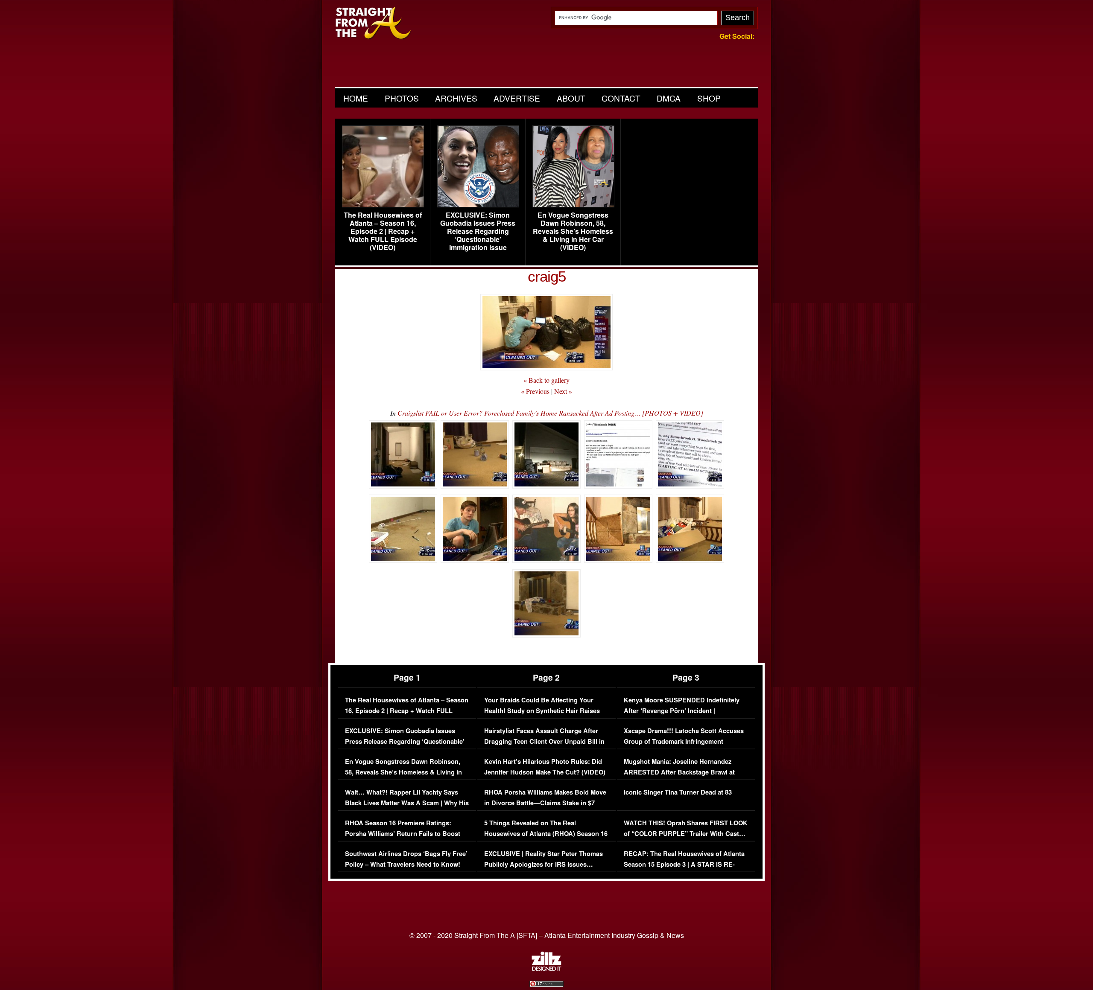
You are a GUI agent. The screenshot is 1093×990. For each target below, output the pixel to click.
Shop (709, 98)
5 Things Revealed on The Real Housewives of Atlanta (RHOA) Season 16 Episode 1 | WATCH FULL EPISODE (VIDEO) (546, 839)
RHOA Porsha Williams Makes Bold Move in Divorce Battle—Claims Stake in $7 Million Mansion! (545, 803)
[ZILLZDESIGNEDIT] (546, 969)
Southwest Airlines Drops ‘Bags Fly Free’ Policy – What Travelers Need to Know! (406, 859)
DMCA (669, 98)
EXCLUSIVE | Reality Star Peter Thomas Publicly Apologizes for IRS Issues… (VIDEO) (543, 864)
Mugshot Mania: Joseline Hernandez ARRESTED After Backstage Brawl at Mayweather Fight (679, 772)
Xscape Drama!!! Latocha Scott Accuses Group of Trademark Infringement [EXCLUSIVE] (684, 741)
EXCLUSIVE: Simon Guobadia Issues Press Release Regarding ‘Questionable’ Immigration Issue (477, 231)
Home (355, 98)
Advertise (517, 98)
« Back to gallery (546, 380)
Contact (621, 98)
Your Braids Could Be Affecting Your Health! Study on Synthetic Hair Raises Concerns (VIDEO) (542, 711)
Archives (456, 98)
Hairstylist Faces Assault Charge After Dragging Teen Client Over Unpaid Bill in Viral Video (544, 741)
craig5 (547, 276)
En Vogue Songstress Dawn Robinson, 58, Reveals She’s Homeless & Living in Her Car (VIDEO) (573, 231)
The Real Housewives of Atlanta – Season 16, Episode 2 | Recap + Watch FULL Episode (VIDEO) (383, 231)
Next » (563, 391)
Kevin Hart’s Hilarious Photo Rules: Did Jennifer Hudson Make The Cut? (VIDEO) (544, 767)
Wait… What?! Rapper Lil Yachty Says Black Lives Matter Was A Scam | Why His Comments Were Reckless (407, 803)
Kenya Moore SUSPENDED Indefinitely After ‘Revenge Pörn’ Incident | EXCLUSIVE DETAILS (681, 711)
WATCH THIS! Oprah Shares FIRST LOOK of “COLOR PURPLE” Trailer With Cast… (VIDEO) (686, 833)
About (571, 98)
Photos (402, 98)
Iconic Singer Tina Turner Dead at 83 (678, 792)
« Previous (535, 391)
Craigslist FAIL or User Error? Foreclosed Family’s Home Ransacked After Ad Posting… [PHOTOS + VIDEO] (550, 412)
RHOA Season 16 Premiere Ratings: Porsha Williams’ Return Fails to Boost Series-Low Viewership (402, 833)
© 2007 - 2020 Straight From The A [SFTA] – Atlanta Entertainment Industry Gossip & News (546, 935)
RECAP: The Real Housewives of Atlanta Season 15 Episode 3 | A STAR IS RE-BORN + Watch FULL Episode (684, 864)
